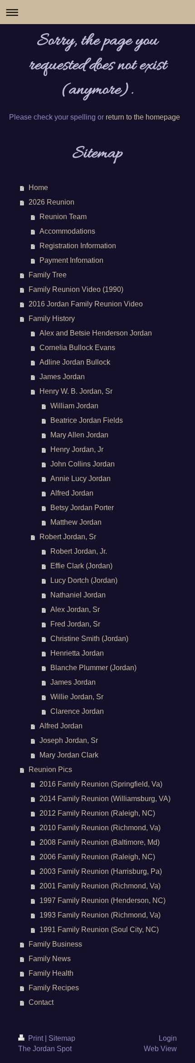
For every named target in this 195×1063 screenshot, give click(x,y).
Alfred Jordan (71, 493)
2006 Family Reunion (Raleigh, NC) (97, 857)
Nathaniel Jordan (78, 595)
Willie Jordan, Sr (76, 697)
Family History (52, 318)
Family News (50, 959)
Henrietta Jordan (77, 653)
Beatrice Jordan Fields (86, 420)
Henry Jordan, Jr (76, 449)
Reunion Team (63, 217)
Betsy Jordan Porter (82, 507)
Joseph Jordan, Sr (68, 740)
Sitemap (62, 1038)
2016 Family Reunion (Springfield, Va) (100, 784)
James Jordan (62, 377)
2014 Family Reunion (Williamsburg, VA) (105, 798)
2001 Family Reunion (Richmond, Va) (100, 886)
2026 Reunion (51, 202)
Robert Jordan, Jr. (78, 551)
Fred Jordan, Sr (75, 624)
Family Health (51, 973)
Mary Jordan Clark (68, 755)
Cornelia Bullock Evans (77, 347)
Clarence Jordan (77, 711)
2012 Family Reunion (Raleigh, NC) (97, 813)
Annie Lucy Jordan (80, 478)
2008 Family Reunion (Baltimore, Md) (99, 842)
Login (168, 1038)
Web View (160, 1049)
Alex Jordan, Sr (75, 609)
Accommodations (67, 231)
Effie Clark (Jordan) (81, 566)
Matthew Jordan (76, 522)
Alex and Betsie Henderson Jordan (95, 333)
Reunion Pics (50, 769)
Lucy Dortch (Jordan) (83, 580)
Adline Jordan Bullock (74, 362)
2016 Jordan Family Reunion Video (86, 304)
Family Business (55, 944)
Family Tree (48, 275)
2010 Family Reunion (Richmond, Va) (100, 828)
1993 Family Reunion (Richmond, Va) (100, 915)
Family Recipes (54, 988)
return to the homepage (143, 117)
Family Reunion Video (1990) (76, 289)
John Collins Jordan (82, 464)
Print (35, 1038)
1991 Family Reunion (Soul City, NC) (99, 929)
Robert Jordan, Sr (67, 537)
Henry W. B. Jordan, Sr (75, 391)
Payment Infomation (71, 260)
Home (38, 187)
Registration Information (77, 246)
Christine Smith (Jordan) (89, 638)
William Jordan (74, 406)
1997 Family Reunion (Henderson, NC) (102, 900)
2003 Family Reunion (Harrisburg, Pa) (100, 871)
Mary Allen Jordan (79, 435)
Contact (41, 1002)
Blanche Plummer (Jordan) (93, 668)
